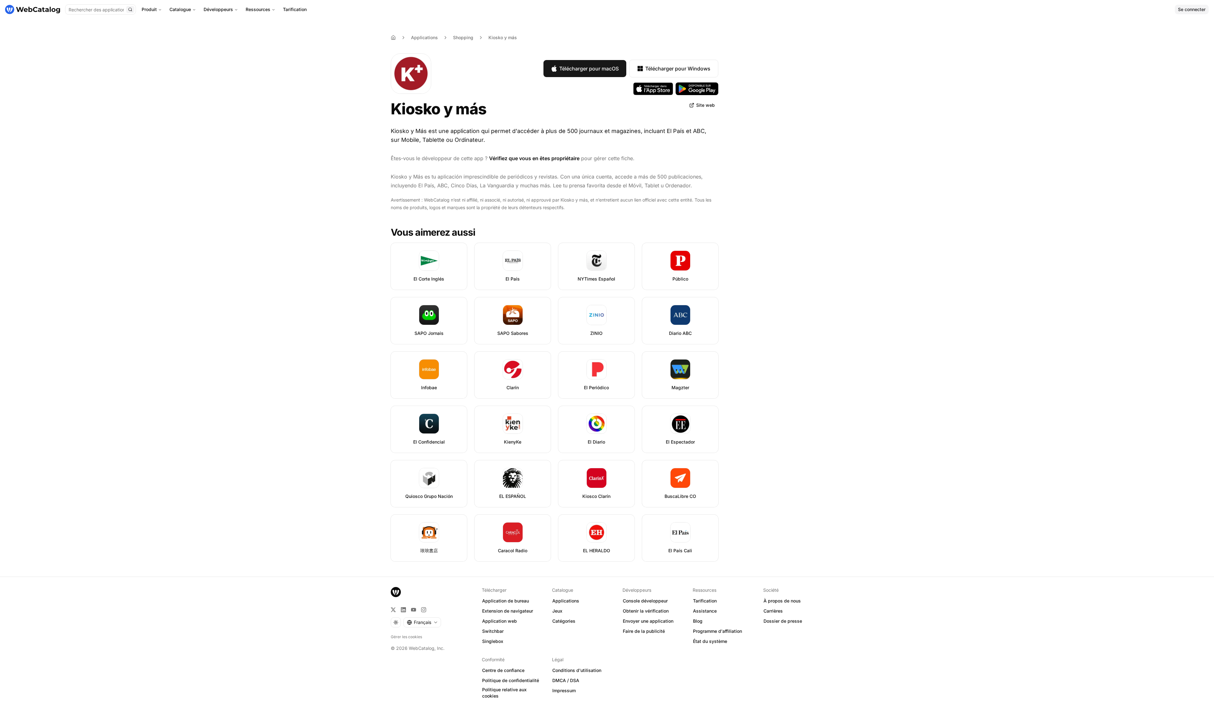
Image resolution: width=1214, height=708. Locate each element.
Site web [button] (705, 105)
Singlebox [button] (492, 641)
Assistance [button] (705, 611)
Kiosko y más (502, 37)
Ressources (258, 9)
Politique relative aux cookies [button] (504, 693)
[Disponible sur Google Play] (697, 88)
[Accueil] (32, 9)
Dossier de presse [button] (782, 621)
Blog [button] (697, 621)
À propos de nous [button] (782, 600)
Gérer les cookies (406, 636)
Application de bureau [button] (505, 600)
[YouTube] (413, 609)
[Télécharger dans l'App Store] (653, 88)
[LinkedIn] (403, 609)
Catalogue (180, 9)
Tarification (295, 9)
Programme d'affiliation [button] (717, 631)
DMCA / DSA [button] (565, 680)
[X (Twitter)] (393, 609)
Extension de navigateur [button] (507, 611)
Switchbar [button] (493, 631)
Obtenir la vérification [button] (646, 611)
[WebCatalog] (396, 592)
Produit (149, 9)
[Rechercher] (130, 9)
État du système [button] (710, 641)
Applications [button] (565, 600)
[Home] (393, 37)
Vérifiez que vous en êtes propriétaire (534, 158)
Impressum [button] (564, 690)
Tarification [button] (705, 600)
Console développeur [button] (645, 600)
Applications (424, 37)
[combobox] (422, 622)
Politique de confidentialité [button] (510, 680)
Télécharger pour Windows (677, 68)
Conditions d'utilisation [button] (576, 670)
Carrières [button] (773, 611)
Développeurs (218, 9)
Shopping (463, 37)
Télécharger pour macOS (589, 68)
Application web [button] (499, 621)
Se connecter (1191, 9)
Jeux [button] (557, 611)
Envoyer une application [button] (648, 621)
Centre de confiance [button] (503, 670)
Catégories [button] (563, 621)
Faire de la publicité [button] (644, 631)
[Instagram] (423, 609)
